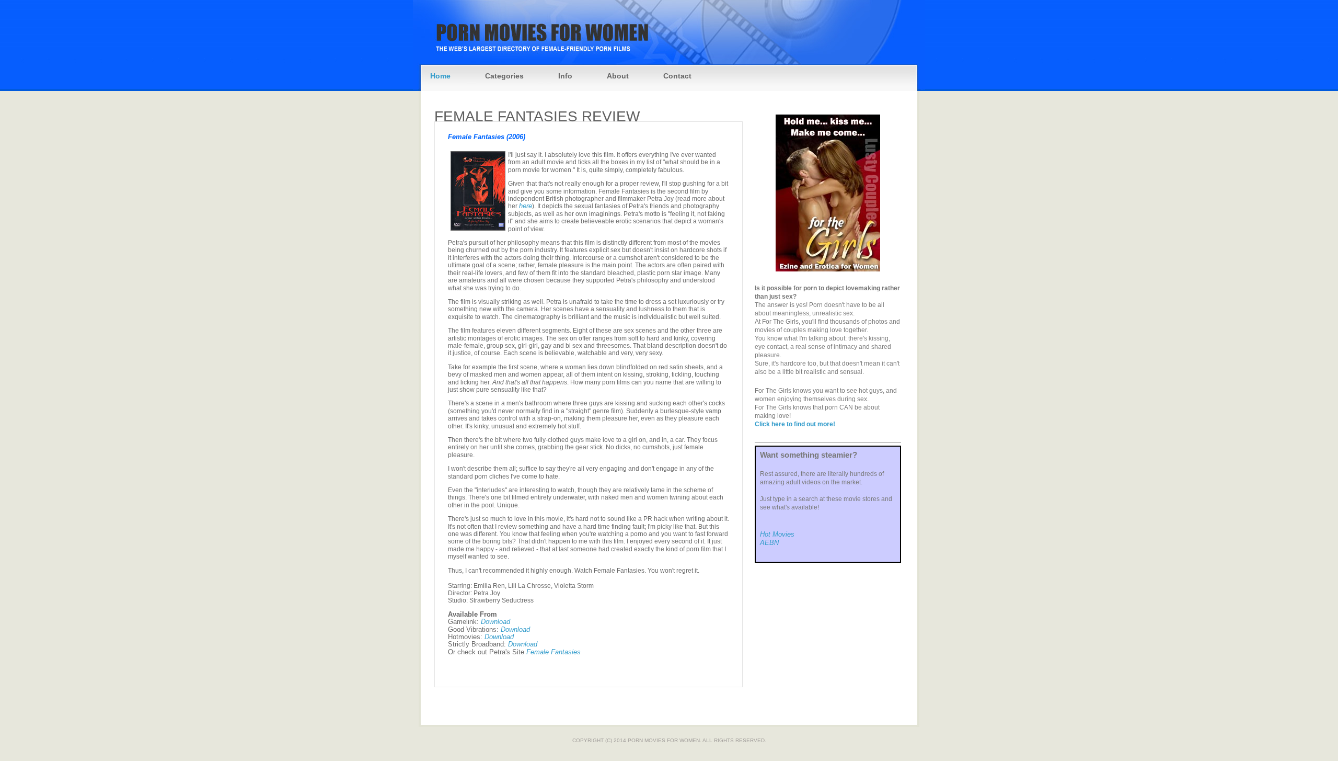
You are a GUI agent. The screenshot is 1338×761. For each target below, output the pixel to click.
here (525, 206)
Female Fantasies (553, 652)
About (618, 76)
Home (440, 76)
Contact (677, 76)
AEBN (769, 543)
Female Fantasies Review (537, 116)
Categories (504, 76)
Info (565, 76)
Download (495, 622)
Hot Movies (777, 534)
